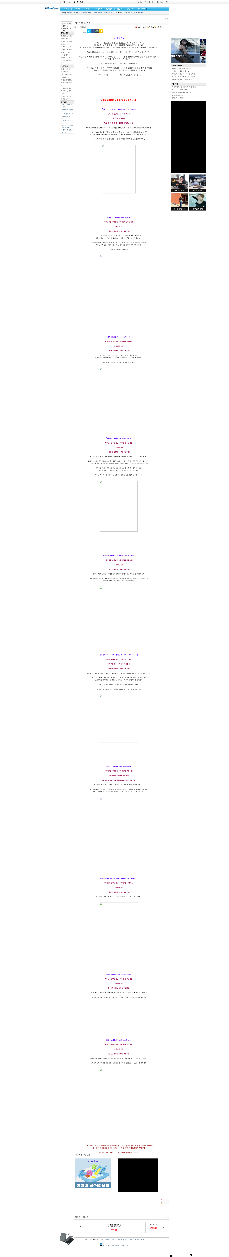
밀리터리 (84, 12)
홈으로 (140, 2)
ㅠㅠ (63, 123)
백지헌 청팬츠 (178, 56)
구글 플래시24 (107, 12)
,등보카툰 (140, 12)
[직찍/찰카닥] (98, 8)
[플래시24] (52, 10)
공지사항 (148, 2)
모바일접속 (107, 1246)
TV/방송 (94, 12)
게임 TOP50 (115, 1246)
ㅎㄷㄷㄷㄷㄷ (66, 121)
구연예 (63, 12)
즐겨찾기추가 (78, 2)
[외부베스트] (119, 8)
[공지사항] (65, 8)
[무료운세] (87, 8)
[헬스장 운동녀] (197, 188)
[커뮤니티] (77, 8)
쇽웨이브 (126, 1239)
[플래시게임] (141, 8)
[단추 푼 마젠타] (197, 207)
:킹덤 (123, 12)
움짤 (89, 12)
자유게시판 (76, 12)
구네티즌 (69, 12)
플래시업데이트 (106, 1239)
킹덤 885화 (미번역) (178, 98)
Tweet (84, 32)
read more (174, 59)
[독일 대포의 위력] (85, 1217)
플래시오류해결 (117, 1239)
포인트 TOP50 (124, 1246)
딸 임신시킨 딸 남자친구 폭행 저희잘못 (184, 76)
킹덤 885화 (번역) (177, 95)
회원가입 (155, 2)
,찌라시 (134, 12)
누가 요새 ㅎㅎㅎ (67, 114)
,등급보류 (129, 12)
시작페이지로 (66, 2)
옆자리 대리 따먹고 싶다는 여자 (182, 79)
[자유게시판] (108, 8)
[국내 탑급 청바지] (179, 207)
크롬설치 (136, 1239)
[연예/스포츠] (130, 8)
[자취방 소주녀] (179, 188)
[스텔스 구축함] (77, 1217)
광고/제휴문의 (164, 2)
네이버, (100, 12)
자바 (131, 1239)
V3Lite (142, 1239)
